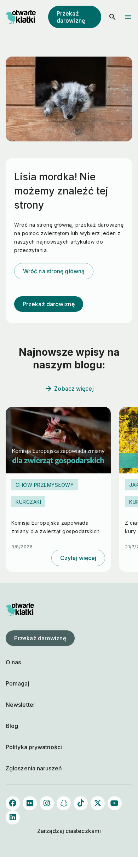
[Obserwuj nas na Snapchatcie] (64, 803)
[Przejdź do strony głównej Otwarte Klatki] (20, 17)
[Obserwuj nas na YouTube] (115, 803)
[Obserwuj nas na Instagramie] (47, 803)
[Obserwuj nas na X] (98, 803)
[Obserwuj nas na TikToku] (81, 803)
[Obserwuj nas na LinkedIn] (13, 817)
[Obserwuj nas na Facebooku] (13, 803)
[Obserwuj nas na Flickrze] (30, 803)
